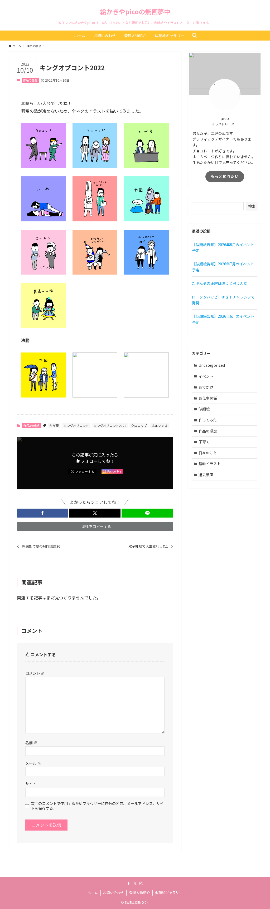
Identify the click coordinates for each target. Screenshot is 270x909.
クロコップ (139, 425)
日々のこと (208, 452)
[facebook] (128, 883)
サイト (30, 783)
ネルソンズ (159, 425)
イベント (206, 376)
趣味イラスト (210, 463)
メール (33, 763)
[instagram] (141, 883)
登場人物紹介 (139, 892)
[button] (42, 513)
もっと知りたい (225, 176)
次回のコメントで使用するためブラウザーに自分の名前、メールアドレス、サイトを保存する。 (97, 805)
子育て (204, 441)
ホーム (93, 892)
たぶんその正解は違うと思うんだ (219, 283)
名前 (31, 742)
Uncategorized (212, 365)
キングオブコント (76, 425)
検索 (251, 206)
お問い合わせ (113, 892)
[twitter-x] (135, 883)
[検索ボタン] (194, 36)
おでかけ (206, 387)
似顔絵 (204, 408)
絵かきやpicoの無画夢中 (135, 11)
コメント (35, 673)
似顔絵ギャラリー (168, 892)
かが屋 (54, 425)
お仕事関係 (208, 398)
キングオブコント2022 (110, 425)
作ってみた (208, 420)
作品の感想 (30, 80)
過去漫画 (206, 474)
